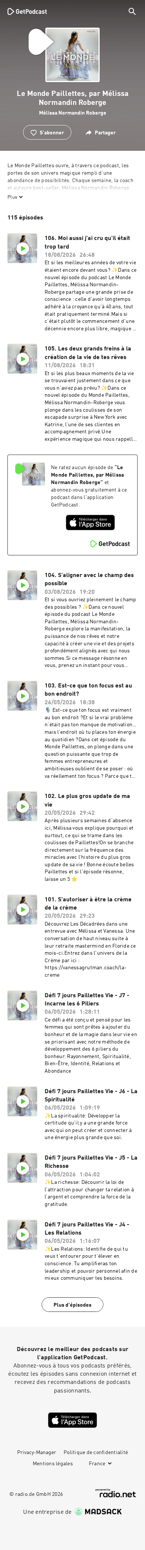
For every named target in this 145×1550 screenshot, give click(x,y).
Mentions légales (53, 1463)
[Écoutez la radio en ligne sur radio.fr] (116, 1493)
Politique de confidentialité (96, 1452)
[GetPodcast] (27, 11)
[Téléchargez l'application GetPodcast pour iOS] (90, 522)
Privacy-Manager (36, 1452)
